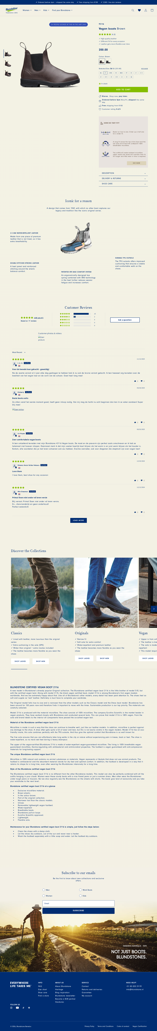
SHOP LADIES (20, 661)
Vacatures (59, 1002)
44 (122, 77)
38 (116, 73)
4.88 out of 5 (38, 318)
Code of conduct (123, 1026)
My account (87, 996)
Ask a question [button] (124, 320)
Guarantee (86, 992)
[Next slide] (154, 609)
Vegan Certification (140, 1026)
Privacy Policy (89, 1026)
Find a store (43, 996)
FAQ (40, 986)
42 (101, 77)
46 (132, 77)
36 (101, 73)
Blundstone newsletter (65, 996)
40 (131, 73)
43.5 (116, 77)
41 (136, 73)
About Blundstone (63, 986)
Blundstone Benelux (24, 1026)
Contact (85, 986)
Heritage (59, 989)
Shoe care (42, 992)
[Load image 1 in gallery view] (8, 53)
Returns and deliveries (92, 989)
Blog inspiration (62, 992)
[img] (18, 359)
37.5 (111, 73)
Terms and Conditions (106, 1026)
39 (126, 73)
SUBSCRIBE (78, 911)
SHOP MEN (40, 661)
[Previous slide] (14, 609)
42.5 (106, 77)
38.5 (122, 73)
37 (105, 73)
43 (111, 77)
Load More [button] (78, 520)
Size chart (42, 989)
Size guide (136, 163)
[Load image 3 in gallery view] (8, 73)
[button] (133, 10)
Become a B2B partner (65, 999)
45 (126, 77)
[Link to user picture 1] (18, 414)
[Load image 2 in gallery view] (8, 63)
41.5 (141, 73)
